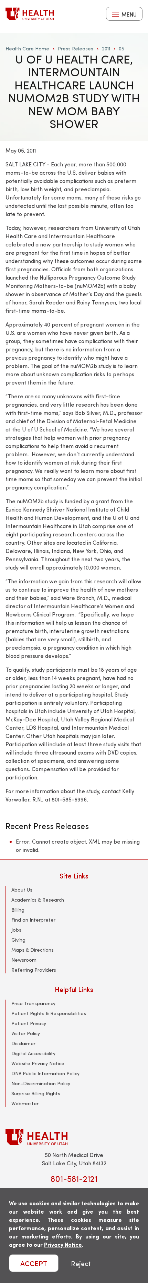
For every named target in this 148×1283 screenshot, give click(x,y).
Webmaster (25, 1103)
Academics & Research (37, 899)
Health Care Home (27, 48)
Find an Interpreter (33, 919)
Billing (17, 909)
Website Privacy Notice (37, 1063)
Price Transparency (33, 1003)
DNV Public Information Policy (45, 1073)
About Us (21, 889)
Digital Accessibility (33, 1053)
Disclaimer (23, 1043)
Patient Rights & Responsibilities (48, 1013)
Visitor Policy (25, 1033)
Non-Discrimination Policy (40, 1083)
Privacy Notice (63, 1244)
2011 (106, 48)
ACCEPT (33, 1263)
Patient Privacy (28, 1023)
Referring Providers (33, 969)
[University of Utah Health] (29, 14)
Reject (81, 1263)
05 (121, 48)
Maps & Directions (32, 949)
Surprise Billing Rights (35, 1093)
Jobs (16, 929)
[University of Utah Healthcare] (74, 1137)
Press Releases (75, 48)
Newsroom (23, 959)
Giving (18, 939)
